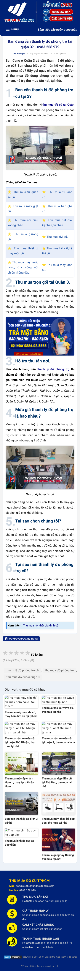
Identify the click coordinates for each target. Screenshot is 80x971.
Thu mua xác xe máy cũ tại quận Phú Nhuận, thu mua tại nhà (19, 742)
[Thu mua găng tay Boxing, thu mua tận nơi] (58, 839)
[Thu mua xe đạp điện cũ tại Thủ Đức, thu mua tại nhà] (58, 763)
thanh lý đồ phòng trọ (53, 369)
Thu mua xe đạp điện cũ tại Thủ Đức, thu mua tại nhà (57, 782)
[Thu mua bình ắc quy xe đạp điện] (21, 832)
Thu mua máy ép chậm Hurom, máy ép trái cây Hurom (19, 782)
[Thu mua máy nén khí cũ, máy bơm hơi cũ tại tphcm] (21, 702)
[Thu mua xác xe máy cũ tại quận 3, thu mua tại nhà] (58, 728)
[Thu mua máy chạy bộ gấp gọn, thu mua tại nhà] (58, 803)
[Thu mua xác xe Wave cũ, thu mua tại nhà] (58, 700)
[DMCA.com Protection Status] (12, 957)
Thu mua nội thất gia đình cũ (40, 625)
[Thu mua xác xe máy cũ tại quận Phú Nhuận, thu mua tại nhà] (21, 728)
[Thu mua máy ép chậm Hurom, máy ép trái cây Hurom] (21, 763)
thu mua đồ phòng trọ (59, 670)
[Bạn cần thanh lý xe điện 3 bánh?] (21, 803)
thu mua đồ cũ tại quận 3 (23, 677)
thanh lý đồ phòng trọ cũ (23, 670)
